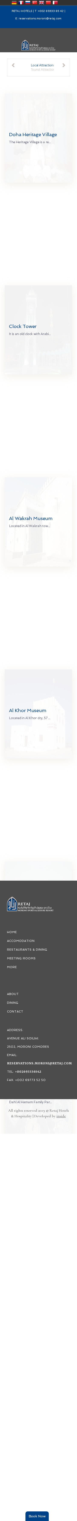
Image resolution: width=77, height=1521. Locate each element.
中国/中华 (48, 2)
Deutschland (14, 2)
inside (61, 1116)
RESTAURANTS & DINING (27, 949)
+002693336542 (28, 1072)
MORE (12, 967)
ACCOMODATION (21, 941)
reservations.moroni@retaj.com (40, 18)
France (21, 2)
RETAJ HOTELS (22, 11)
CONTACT (15, 1011)
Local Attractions (43, 65)
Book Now (37, 1516)
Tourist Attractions (43, 69)
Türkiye (35, 2)
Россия (28, 2)
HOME (12, 932)
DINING (12, 1002)
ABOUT (13, 994)
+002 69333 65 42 (51, 11)
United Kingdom (41, 2)
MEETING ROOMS (21, 958)
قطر (55, 2)
